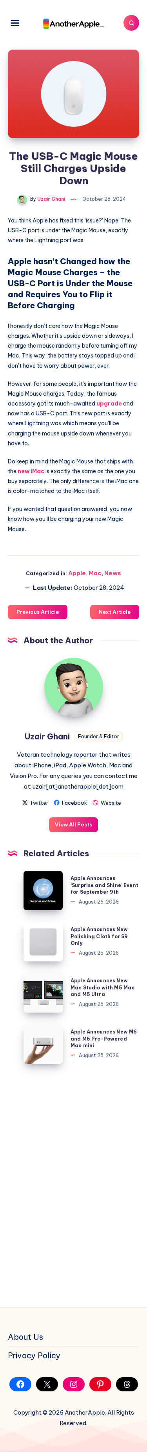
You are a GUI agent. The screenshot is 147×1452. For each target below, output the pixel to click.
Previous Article (37, 612)
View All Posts (73, 824)
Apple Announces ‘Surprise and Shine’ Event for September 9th (104, 885)
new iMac (31, 471)
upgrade (109, 403)
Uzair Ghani (47, 736)
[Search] (131, 23)
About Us (25, 1337)
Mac (95, 573)
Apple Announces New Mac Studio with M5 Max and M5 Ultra (102, 987)
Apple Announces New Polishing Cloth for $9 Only (99, 936)
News (112, 573)
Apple (77, 573)
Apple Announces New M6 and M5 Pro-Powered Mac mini (104, 1038)
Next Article (115, 612)
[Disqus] (73, 1183)
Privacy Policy (34, 1355)
